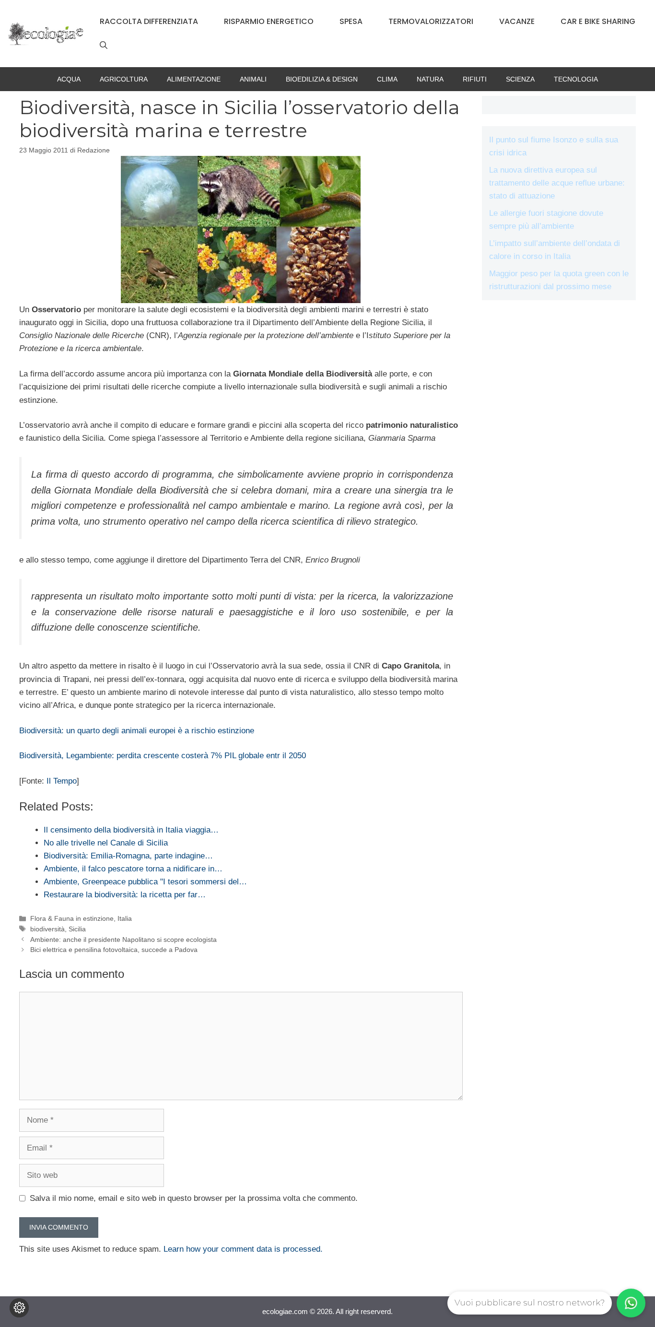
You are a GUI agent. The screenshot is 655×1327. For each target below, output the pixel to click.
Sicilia (77, 929)
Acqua (69, 79)
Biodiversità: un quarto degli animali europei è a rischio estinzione (136, 730)
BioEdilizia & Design (322, 79)
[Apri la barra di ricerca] (103, 46)
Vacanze (517, 21)
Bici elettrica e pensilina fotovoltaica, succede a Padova (114, 949)
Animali (253, 79)
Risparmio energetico (269, 21)
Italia (124, 918)
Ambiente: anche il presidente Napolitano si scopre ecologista (123, 939)
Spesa (351, 21)
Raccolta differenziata (149, 21)
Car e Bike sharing (598, 21)
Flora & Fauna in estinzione (72, 918)
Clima (387, 79)
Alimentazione (194, 79)
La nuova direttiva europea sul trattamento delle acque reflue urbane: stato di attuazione (557, 182)
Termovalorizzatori (430, 21)
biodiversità (47, 929)
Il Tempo (62, 781)
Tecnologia (576, 79)
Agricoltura (124, 79)
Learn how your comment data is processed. (243, 1249)
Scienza (520, 79)
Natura (430, 79)
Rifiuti (475, 79)
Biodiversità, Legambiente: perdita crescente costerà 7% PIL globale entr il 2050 (162, 755)
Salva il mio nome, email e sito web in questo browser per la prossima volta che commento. (194, 1198)
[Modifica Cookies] (19, 1307)
